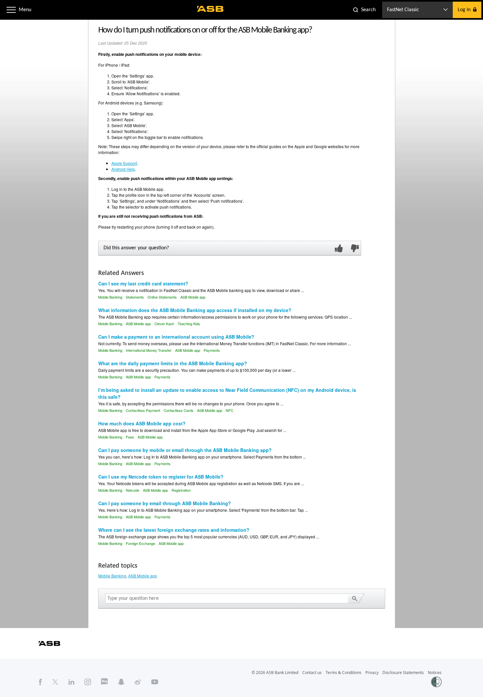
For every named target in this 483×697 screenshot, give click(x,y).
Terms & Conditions (343, 672)
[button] (11, 10)
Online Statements (162, 297)
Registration (181, 490)
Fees (130, 436)
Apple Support (124, 163)
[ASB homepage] (210, 9)
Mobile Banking (110, 297)
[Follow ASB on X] (55, 682)
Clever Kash (164, 323)
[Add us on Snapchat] (121, 682)
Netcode (132, 490)
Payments (212, 350)
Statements (135, 297)
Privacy (372, 672)
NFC (229, 410)
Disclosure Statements (403, 672)
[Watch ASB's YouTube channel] (154, 682)
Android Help (123, 169)
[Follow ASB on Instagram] (87, 682)
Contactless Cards (179, 410)
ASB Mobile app (192, 297)
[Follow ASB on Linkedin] (71, 682)
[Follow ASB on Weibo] (137, 682)
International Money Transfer (149, 350)
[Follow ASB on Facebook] (40, 682)
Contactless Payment (143, 410)
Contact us (312, 672)
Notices (435, 672)
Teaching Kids (189, 323)
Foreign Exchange (140, 543)
